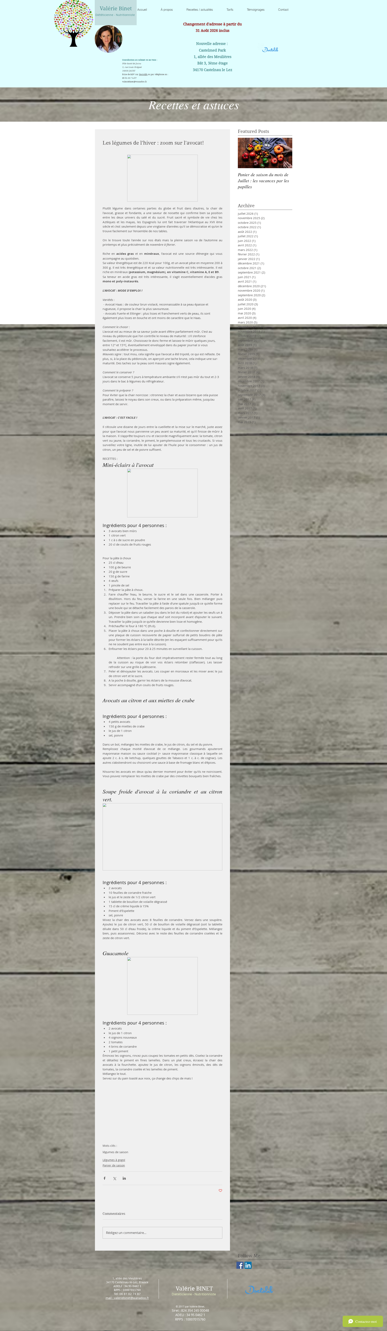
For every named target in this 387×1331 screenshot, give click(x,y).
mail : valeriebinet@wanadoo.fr (127, 1298)
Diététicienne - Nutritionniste (115, 15)
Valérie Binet (116, 8)
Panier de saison (114, 1165)
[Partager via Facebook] (104, 1178)
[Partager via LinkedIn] (124, 1178)
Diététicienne (182, 1294)
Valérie (185, 1288)
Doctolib (143, 74)
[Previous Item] (244, 153)
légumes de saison (115, 1152)
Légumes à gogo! (114, 1160)
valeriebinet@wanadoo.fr (134, 81)
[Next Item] (286, 153)
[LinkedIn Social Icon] (248, 1265)
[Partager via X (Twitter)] (114, 1178)
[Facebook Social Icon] (239, 1265)
